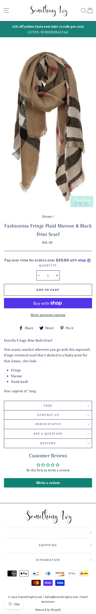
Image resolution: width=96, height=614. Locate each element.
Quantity (48, 265)
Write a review (48, 482)
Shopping (48, 545)
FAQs (48, 405)
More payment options (48, 314)
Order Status (48, 424)
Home (47, 216)
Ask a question (48, 433)
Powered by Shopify (48, 610)
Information (48, 560)
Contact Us (48, 415)
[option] (48, 29)
